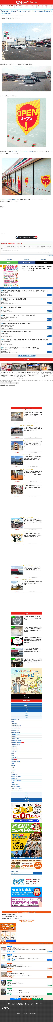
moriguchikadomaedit (10, 385)
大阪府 (21, 15)
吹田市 (12, 753)
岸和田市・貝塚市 (14, 784)
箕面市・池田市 (14, 757)
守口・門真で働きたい (6, 287)
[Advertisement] (26, 397)
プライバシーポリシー (13, 1004)
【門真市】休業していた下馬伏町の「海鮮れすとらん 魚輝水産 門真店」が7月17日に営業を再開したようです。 (33, 429)
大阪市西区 (13, 736)
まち (38, 6)
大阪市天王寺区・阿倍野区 (16, 740)
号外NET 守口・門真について (26, 1004)
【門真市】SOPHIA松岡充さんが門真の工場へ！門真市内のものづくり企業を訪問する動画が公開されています (32, 535)
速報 (51, 6)
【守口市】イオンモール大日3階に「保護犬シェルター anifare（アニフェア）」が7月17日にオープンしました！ (33, 414)
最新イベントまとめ (10, 6)
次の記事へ (43, 259)
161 (1, 383)
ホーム (10, 1003)
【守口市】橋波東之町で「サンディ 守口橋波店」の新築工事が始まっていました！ (33, 583)
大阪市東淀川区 (14, 723)
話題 (42, 6)
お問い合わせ (40, 1003)
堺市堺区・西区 (14, 774)
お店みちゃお (33, 6)
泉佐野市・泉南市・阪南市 (16, 788)
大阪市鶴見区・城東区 (15, 732)
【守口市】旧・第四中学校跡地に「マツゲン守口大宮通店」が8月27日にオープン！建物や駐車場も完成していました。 (32, 568)
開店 (18, 383)
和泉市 (12, 782)
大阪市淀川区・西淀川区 (16, 725)
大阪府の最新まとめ (15, 719)
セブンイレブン (9, 18)
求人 (16, 6)
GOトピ (2, 6)
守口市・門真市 (14, 751)
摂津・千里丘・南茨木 (15, 761)
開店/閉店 (20, 6)
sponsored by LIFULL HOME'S (45, 943)
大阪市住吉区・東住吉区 (17, 742)
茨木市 (12, 755)
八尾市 (12, 772)
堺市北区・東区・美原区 (16, 776)
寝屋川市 (13, 765)
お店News (26, 6)
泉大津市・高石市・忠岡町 (16, 780)
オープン (4, 383)
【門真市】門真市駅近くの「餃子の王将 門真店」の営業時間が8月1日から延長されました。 (33, 487)
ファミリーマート (23, 151)
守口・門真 (33, 2)
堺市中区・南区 (14, 778)
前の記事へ (9, 259)
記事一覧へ (26, 259)
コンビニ (8, 383)
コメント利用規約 (50, 255)
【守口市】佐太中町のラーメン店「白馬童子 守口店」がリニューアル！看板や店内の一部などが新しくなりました (33, 660)
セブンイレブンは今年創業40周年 (8, 199)
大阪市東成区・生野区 (15, 734)
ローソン (31, 151)
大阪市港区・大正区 (15, 738)
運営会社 (15, 1003)
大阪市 (12, 721)
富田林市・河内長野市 (15, 786)
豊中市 (14, 759)
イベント (46, 6)
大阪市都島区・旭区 (15, 730)
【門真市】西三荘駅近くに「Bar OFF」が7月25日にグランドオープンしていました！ (32, 618)
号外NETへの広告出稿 (30, 1003)
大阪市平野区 (13, 746)
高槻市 (12, 763)
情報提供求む (21, 1003)
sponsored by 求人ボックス (17, 287)
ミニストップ (15, 151)
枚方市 (12, 767)
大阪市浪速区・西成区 (15, 744)
